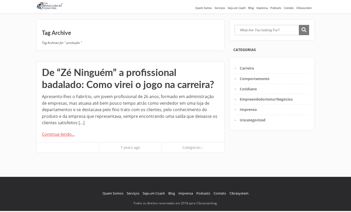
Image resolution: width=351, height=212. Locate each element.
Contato (289, 8)
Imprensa (262, 8)
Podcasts (275, 8)
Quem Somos (203, 8)
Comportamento (255, 78)
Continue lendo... (58, 134)
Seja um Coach (237, 8)
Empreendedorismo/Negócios (266, 99)
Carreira (247, 68)
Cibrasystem (304, 8)
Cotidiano (248, 88)
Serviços (220, 8)
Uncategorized (252, 120)
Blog (251, 8)
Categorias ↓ (193, 147)
